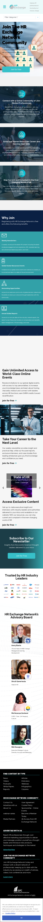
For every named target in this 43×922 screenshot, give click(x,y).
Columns (25, 789)
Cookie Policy (27, 805)
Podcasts (7, 784)
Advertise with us (10, 805)
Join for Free (21, 556)
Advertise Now (9, 850)
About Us (7, 808)
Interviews (26, 781)
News (5, 778)
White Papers (8, 787)
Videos (6, 781)
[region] (21, 910)
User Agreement (28, 802)
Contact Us (7, 802)
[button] (3, 488)
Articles (24, 778)
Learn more (8, 877)
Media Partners (9, 819)
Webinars (25, 784)
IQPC (33, 895)
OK (21, 918)
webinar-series (9, 814)
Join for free (16, 69)
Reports (6, 789)
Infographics (26, 787)
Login (20, 57)
